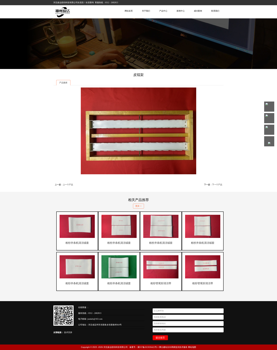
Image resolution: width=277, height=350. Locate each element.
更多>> (138, 206)
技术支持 (68, 332)
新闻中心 (181, 11)
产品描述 (63, 83)
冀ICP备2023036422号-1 (148, 347)
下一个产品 (217, 185)
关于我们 (146, 11)
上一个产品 (68, 185)
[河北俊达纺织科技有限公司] (62, 17)
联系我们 (215, 11)
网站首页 (129, 11)
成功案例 (198, 11)
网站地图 (192, 347)
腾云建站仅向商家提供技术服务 (173, 347)
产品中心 (163, 11)
